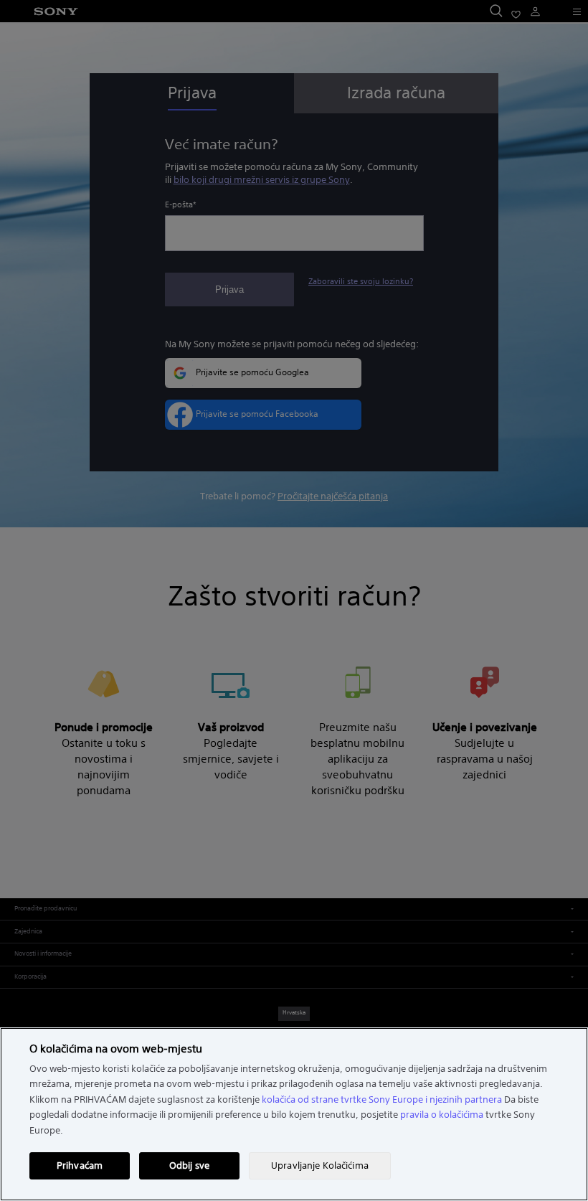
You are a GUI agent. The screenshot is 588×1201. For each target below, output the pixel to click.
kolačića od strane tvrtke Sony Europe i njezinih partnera (382, 1099)
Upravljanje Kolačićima (320, 1165)
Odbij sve (189, 1165)
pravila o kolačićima (441, 1114)
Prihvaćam (80, 1165)
